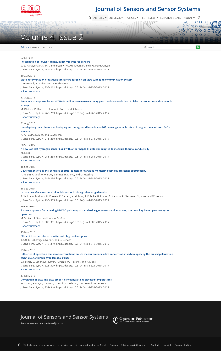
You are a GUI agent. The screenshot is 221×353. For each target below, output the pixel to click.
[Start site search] (198, 47)
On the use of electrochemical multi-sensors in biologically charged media (64, 192)
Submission (116, 17)
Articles (25, 47)
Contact (155, 345)
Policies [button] (131, 17)
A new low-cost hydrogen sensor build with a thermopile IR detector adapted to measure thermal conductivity (85, 148)
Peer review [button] (148, 17)
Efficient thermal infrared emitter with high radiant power (54, 236)
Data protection (183, 345)
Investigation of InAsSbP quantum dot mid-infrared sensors (55, 61)
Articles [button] (99, 17)
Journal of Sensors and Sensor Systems (148, 9)
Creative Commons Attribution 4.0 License (122, 345)
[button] (145, 47)
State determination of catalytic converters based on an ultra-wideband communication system (76, 79)
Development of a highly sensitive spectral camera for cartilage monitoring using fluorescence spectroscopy (83, 170)
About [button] (188, 17)
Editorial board (170, 17)
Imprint (167, 345)
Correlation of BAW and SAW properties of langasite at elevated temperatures (66, 279)
